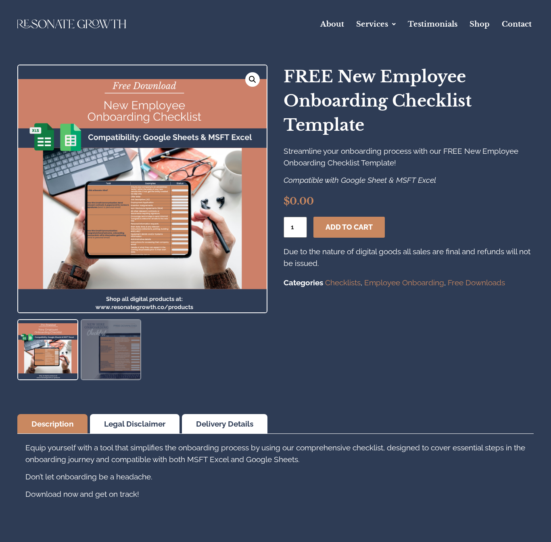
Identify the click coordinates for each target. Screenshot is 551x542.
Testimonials (432, 24)
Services (372, 24)
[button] (376, 24)
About (332, 24)
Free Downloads (476, 282)
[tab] (52, 424)
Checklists (343, 282)
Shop (480, 24)
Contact (517, 24)
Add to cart (349, 227)
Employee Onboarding (404, 282)
